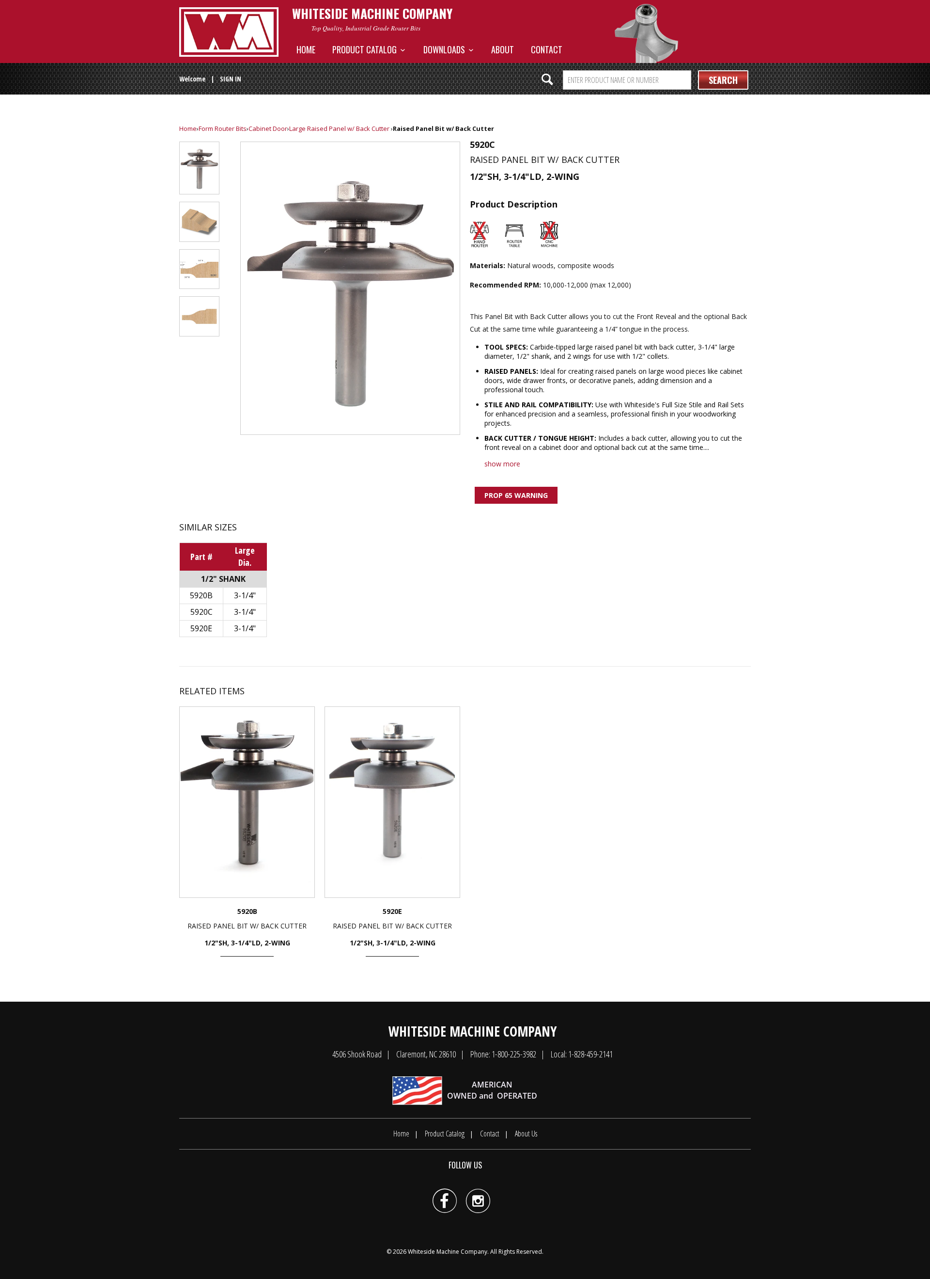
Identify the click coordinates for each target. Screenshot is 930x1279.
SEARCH (723, 80)
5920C (201, 612)
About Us (526, 1133)
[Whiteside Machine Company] (229, 32)
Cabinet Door (267, 128)
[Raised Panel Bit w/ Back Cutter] (350, 288)
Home (305, 49)
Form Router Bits (223, 128)
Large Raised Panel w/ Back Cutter (339, 128)
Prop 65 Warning (516, 495)
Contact (546, 49)
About (502, 49)
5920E (201, 628)
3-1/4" (245, 595)
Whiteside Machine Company (447, 1251)
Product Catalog (366, 49)
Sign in (230, 78)
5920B (201, 595)
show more (502, 463)
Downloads (446, 49)
